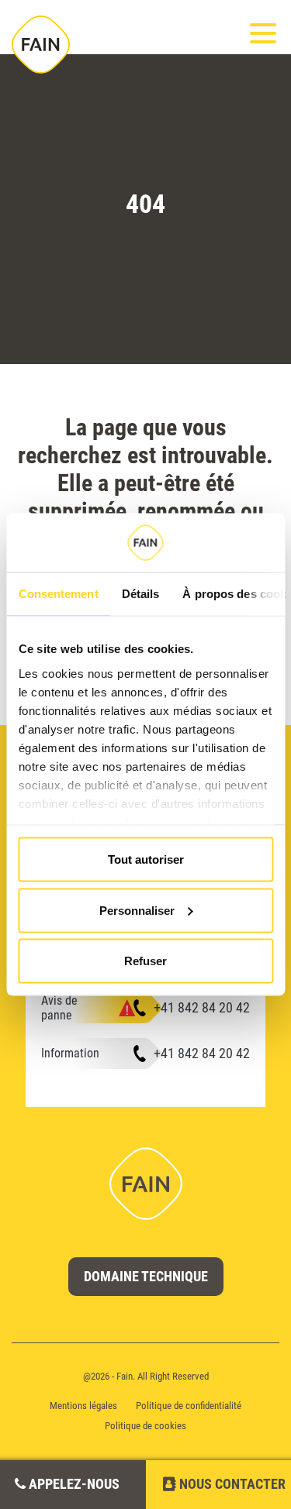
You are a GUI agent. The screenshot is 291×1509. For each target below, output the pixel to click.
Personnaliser (137, 909)
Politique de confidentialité (188, 1405)
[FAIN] (41, 44)
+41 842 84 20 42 (202, 1007)
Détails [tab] (140, 593)
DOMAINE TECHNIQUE (146, 1276)
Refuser (145, 961)
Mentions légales (83, 1405)
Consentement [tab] (58, 593)
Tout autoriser (146, 859)
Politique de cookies (145, 1426)
